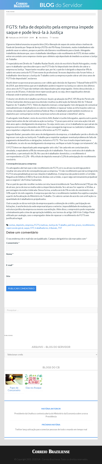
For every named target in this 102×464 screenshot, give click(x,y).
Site (8, 276)
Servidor (55, 38)
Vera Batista (43, 38)
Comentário (12, 243)
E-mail (9, 265)
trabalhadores (41, 228)
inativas (44, 225)
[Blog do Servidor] (61, 4)
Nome (9, 254)
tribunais (53, 228)
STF (32, 228)
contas (12, 225)
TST (60, 228)
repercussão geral (14, 228)
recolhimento (88, 225)
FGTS (37, 225)
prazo (78, 225)
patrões (71, 225)
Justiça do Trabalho (58, 225)
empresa (29, 225)
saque (26, 228)
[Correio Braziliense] (23, 4)
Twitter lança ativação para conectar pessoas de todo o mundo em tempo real (51, 429)
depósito (20, 225)
